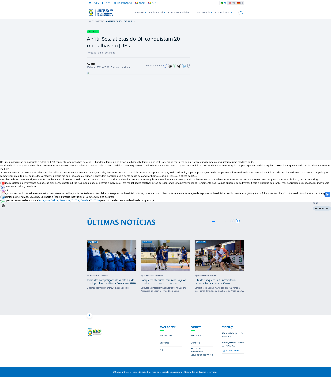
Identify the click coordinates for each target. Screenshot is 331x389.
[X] (179, 66)
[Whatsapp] (174, 65)
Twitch (84, 200)
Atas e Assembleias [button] (178, 12)
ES (241, 3)
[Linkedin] (170, 66)
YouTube (95, 200)
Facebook (65, 200)
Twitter (54, 200)
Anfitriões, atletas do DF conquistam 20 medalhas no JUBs (124, 21)
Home (90, 21)
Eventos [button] (139, 12)
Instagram (44, 200)
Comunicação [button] (222, 12)
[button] (241, 12)
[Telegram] (184, 66)
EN (233, 3)
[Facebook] (165, 66)
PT (225, 3)
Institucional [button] (156, 12)
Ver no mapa (233, 350)
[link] (3, 183)
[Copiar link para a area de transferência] (188, 66)
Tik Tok (75, 200)
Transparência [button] (202, 12)
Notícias (99, 21)
